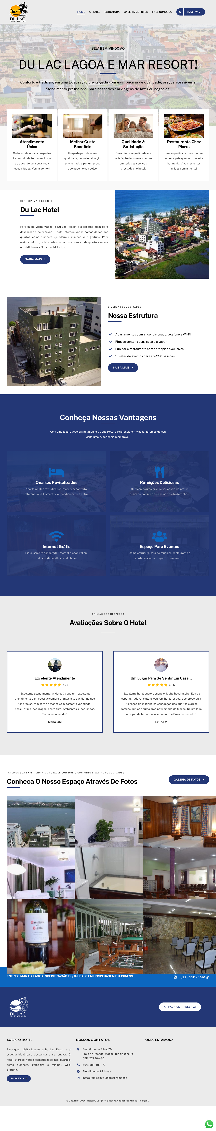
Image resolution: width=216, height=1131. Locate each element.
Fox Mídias (131, 1100)
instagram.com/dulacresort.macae (105, 1077)
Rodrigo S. (144, 1100)
